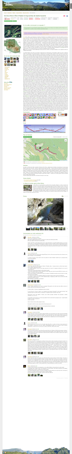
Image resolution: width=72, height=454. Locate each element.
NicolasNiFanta (7, 78)
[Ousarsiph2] (17, 61)
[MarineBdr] (5, 61)
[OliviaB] (11, 61)
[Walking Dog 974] (8, 64)
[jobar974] (11, 58)
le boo (6, 73)
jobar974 (6, 72)
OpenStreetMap (65, 160)
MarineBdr (6, 76)
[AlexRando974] (5, 58)
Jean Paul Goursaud (65, 450)
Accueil (5, 12)
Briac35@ (6, 68)
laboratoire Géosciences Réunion (47, 163)
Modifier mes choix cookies (46, 452)
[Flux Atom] (5, 452)
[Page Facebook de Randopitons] (3, 452)
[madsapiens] (17, 58)
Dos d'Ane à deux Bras (7, 87)
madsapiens (7, 75)
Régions (14, 12)
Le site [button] (33, 9)
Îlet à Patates (6, 89)
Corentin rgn (7, 69)
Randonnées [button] (8, 9)
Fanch (6, 70)
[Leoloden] (14, 58)
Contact (37, 9)
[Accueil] (4, 9)
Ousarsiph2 (30, 312)
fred (5, 71)
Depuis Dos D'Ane (26, 12)
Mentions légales (54, 452)
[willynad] (11, 64)
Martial (6, 77)
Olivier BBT (30, 339)
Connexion (67, 7)
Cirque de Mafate (19, 12)
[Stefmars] (5, 64)
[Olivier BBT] (14, 61)
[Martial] (8, 61)
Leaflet (61, 160)
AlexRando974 (7, 67)
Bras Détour (6, 83)
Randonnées (10, 12)
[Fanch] (8, 58)
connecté (30, 235)
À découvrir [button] (18, 9)
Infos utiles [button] (24, 9)
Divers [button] (29, 9)
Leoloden (6, 74)
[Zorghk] (14, 64)
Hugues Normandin (65, 451)
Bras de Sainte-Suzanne (8, 84)
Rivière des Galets (7, 88)
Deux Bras (5, 86)
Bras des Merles (6, 85)
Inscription (62, 7)
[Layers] (65, 140)
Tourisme (13, 9)
